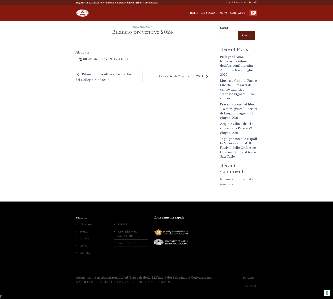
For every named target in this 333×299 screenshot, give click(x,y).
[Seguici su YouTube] (253, 13)
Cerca (224, 27)
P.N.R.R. (123, 224)
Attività (84, 238)
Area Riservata (142, 27)
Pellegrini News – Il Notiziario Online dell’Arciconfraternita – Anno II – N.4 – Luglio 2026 (238, 65)
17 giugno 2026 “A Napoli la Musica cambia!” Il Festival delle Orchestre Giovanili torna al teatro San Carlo (238, 147)
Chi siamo (208, 13)
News (224, 13)
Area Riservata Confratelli (242, 2)
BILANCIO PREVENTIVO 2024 (105, 59)
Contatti (237, 13)
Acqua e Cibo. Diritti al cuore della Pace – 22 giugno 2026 (237, 128)
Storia (84, 231)
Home (194, 13)
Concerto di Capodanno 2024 (181, 76)
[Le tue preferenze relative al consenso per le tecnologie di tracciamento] (327, 293)
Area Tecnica (126, 243)
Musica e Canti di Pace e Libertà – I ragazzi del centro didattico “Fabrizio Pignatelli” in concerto (238, 89)
